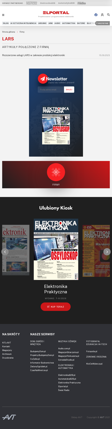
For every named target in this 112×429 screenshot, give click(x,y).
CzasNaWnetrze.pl (39, 370)
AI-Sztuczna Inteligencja (23, 23)
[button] (5, 251)
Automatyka (68, 23)
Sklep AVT (76, 417)
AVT (102, 417)
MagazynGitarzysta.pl (68, 352)
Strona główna (8, 32)
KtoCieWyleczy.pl (94, 363)
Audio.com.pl (64, 348)
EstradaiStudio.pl (66, 360)
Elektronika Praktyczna (69, 382)
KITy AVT (6, 342)
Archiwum (7, 354)
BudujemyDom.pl (38, 351)
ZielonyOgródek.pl (38, 366)
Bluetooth (92, 23)
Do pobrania (7, 358)
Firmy (22, 32)
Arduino (42, 23)
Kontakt (6, 346)
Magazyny (7, 350)
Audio (57, 23)
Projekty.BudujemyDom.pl (42, 355)
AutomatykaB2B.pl (67, 379)
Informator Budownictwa (42, 362)
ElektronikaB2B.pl (66, 375)
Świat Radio (63, 390)
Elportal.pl (63, 386)
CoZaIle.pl (35, 359)
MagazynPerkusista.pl (68, 356)
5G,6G (5, 23)
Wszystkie (103, 23)
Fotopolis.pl (91, 351)
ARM (51, 23)
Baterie (81, 23)
